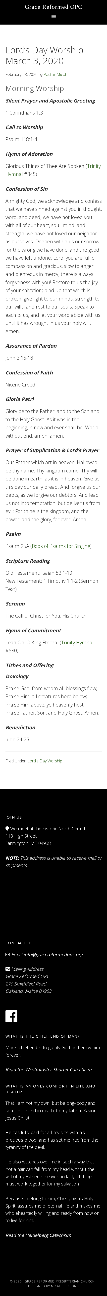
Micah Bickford (65, 1286)
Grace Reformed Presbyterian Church (60, 1281)
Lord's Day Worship (44, 761)
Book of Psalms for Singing (61, 546)
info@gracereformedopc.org (53, 954)
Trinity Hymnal (77, 642)
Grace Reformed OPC (53, 7)
